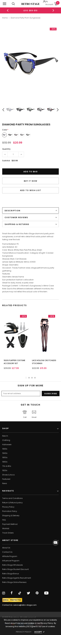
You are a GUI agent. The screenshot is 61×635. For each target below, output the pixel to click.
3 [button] (32, 377)
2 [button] (29, 377)
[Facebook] (12, 593)
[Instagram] (3, 593)
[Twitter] (28, 593)
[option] (30, 63)
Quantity (6, 149)
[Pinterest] (37, 593)
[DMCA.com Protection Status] (12, 600)
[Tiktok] (19, 593)
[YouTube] (46, 593)
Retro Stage (30, 4)
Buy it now (30, 181)
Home (5, 18)
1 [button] (26, 377)
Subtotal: (6, 160)
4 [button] (35, 377)
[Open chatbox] (55, 543)
